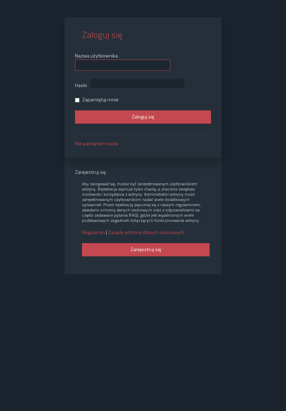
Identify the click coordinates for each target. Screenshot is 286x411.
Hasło (81, 85)
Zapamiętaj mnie (100, 99)
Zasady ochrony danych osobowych (146, 232)
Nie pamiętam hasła (96, 143)
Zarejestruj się (145, 249)
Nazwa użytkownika (96, 56)
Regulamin (93, 232)
